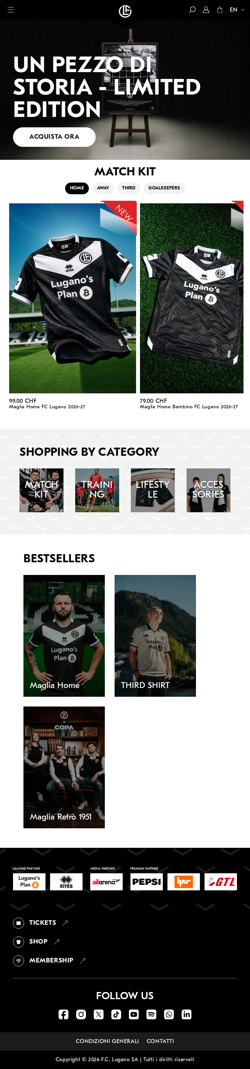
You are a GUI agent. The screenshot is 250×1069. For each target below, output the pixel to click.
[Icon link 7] (169, 1014)
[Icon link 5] (134, 1014)
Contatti (160, 1041)
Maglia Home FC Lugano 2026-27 (47, 407)
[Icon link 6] (151, 1014)
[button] (11, 10)
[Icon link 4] (116, 1014)
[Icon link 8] (186, 1014)
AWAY (103, 188)
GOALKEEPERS (164, 188)
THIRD (128, 188)
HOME (77, 188)
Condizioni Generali (107, 1041)
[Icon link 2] (81, 1014)
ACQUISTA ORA (54, 137)
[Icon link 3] (99, 1014)
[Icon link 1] (63, 1014)
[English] (234, 10)
